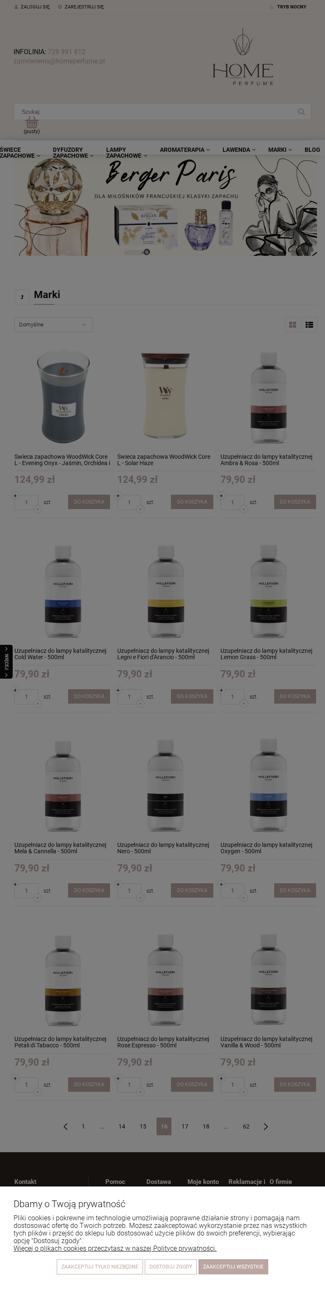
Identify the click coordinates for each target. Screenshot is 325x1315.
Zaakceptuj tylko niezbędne (99, 1267)
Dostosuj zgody (170, 1267)
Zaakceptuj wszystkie (233, 1267)
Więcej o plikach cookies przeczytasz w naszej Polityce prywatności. (115, 1248)
